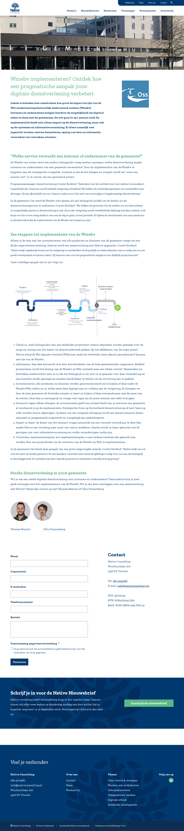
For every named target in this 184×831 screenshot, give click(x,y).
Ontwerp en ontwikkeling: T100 (110, 825)
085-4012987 (120, 581)
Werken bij (129, 2)
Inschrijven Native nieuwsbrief (74, 825)
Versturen (19, 662)
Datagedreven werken (121, 795)
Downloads (167, 10)
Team (141, 2)
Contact (163, 2)
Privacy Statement (45, 825)
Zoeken (171, 2)
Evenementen (148, 10)
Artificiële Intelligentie (122, 804)
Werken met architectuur (123, 785)
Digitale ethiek (117, 799)
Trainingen (128, 10)
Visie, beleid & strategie (122, 780)
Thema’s (71, 10)
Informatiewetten (119, 790)
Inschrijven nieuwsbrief (149, 703)
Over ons (151, 2)
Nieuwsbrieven (90, 10)
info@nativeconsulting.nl (133, 585)
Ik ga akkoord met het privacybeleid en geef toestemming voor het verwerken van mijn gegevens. (49, 650)
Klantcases (110, 10)
